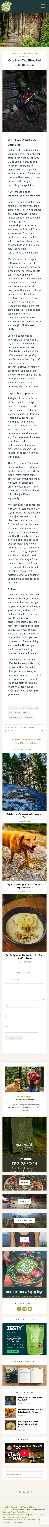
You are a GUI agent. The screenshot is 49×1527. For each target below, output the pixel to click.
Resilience (29, 717)
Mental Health (14, 713)
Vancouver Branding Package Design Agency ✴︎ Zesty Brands (21, 1521)
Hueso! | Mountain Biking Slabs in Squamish (25, 739)
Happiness (14, 54)
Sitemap (6, 1512)
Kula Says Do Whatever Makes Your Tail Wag (24, 815)
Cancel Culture (26, 708)
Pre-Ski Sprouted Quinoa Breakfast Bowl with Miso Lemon (24, 956)
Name (7, 1006)
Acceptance (13, 708)
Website (8, 1026)
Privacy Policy (16, 1512)
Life (36, 708)
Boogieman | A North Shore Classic (23, 743)
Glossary (6, 1514)
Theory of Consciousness (17, 1517)
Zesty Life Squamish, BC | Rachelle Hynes (18, 1507)
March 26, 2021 (11, 727)
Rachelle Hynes (27, 727)
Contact (26, 1512)
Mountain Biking (26, 54)
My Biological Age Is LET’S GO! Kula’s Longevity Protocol (24, 886)
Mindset (26, 713)
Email (7, 1016)
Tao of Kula (23, 1514)
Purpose (14, 1514)
